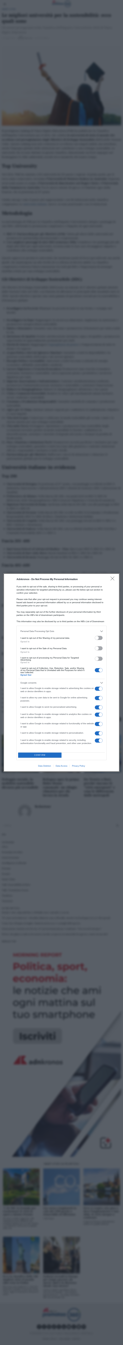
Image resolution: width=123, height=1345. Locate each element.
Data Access (61, 766)
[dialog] (61, 673)
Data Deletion (44, 766)
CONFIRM (39, 755)
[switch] (99, 638)
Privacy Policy (78, 766)
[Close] (113, 579)
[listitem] (61, 631)
